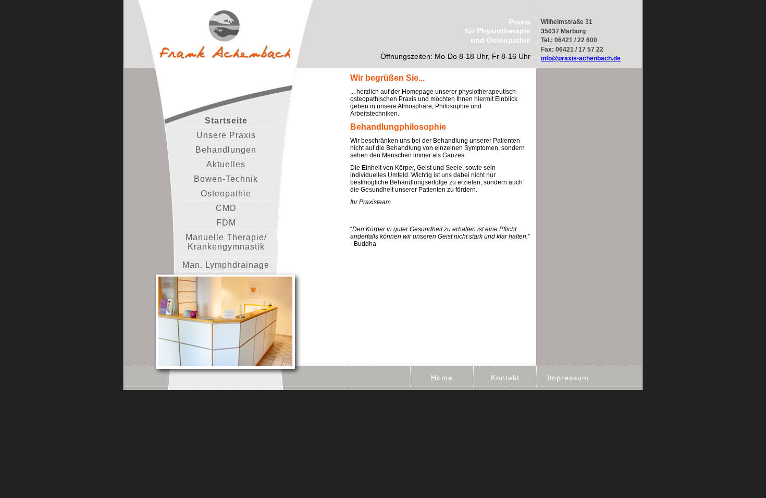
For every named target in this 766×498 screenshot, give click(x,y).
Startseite (226, 120)
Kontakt (505, 378)
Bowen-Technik (226, 179)
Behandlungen (225, 149)
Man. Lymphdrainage (225, 264)
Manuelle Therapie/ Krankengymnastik (226, 242)
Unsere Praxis (226, 135)
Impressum (568, 378)
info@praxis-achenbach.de (581, 58)
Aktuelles (225, 164)
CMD (226, 208)
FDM (226, 222)
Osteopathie (226, 193)
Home (442, 378)
